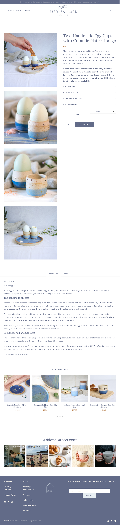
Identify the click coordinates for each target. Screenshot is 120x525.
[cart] (111, 10)
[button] (30, 60)
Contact (26, 495)
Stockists (27, 510)
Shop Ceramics (14, 10)
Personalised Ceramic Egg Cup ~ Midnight (103, 406)
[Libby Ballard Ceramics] (62, 10)
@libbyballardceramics (60, 440)
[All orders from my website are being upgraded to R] (60, 456)
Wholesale (28, 500)
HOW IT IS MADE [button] (70, 93)
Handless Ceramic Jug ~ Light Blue (74, 406)
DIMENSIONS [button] (69, 87)
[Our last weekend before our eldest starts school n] (105, 456)
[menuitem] (15, 10)
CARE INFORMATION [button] (72, 99)
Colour (76, 114)
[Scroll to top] (115, 516)
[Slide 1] (57, 416)
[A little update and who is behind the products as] (14, 456)
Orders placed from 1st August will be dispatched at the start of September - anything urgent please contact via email (59, 2)
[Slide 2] (60, 416)
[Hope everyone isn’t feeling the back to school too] (37, 456)
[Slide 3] (62, 416)
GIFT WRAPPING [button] (70, 105)
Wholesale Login (30, 505)
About (27, 10)
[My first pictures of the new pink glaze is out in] (83, 456)
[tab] (68, 274)
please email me (93, 78)
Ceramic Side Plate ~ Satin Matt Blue (46, 406)
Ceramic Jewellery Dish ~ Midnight (17, 406)
